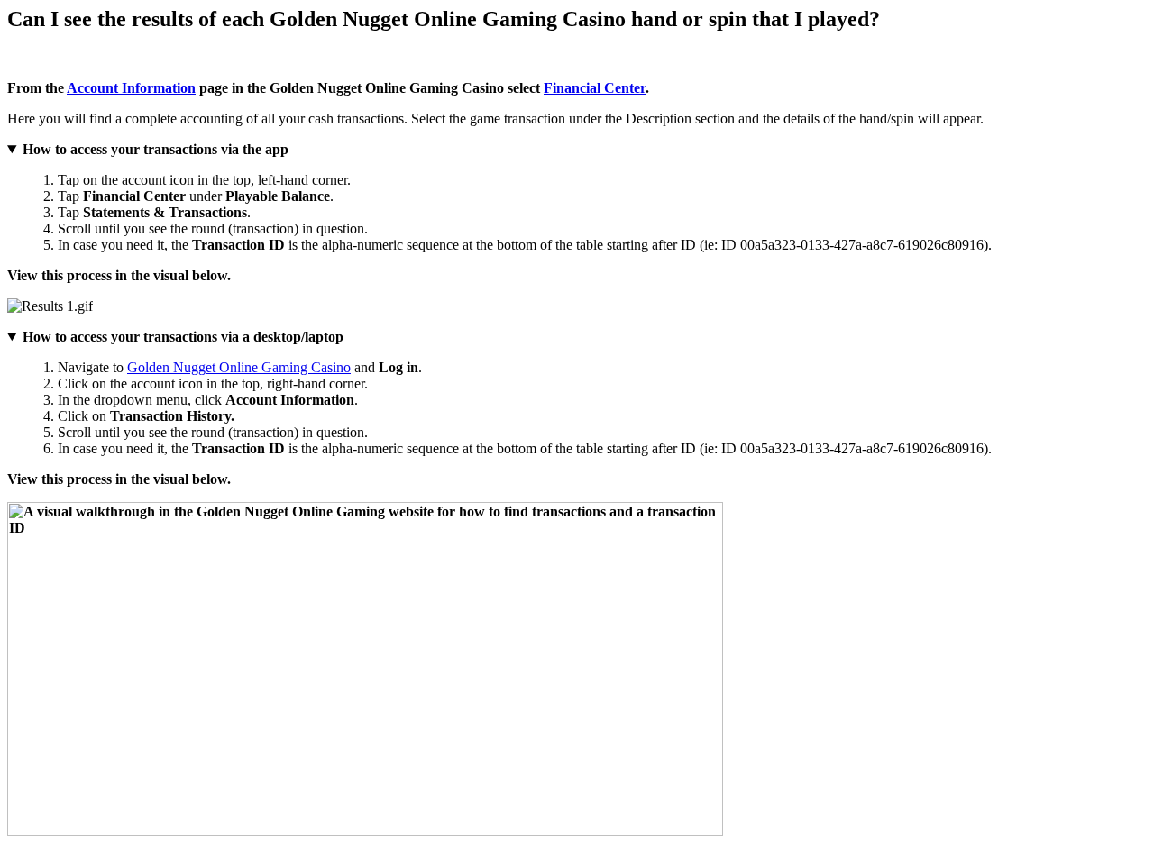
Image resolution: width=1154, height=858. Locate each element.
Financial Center (595, 88)
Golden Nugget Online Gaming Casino (239, 367)
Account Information (131, 88)
